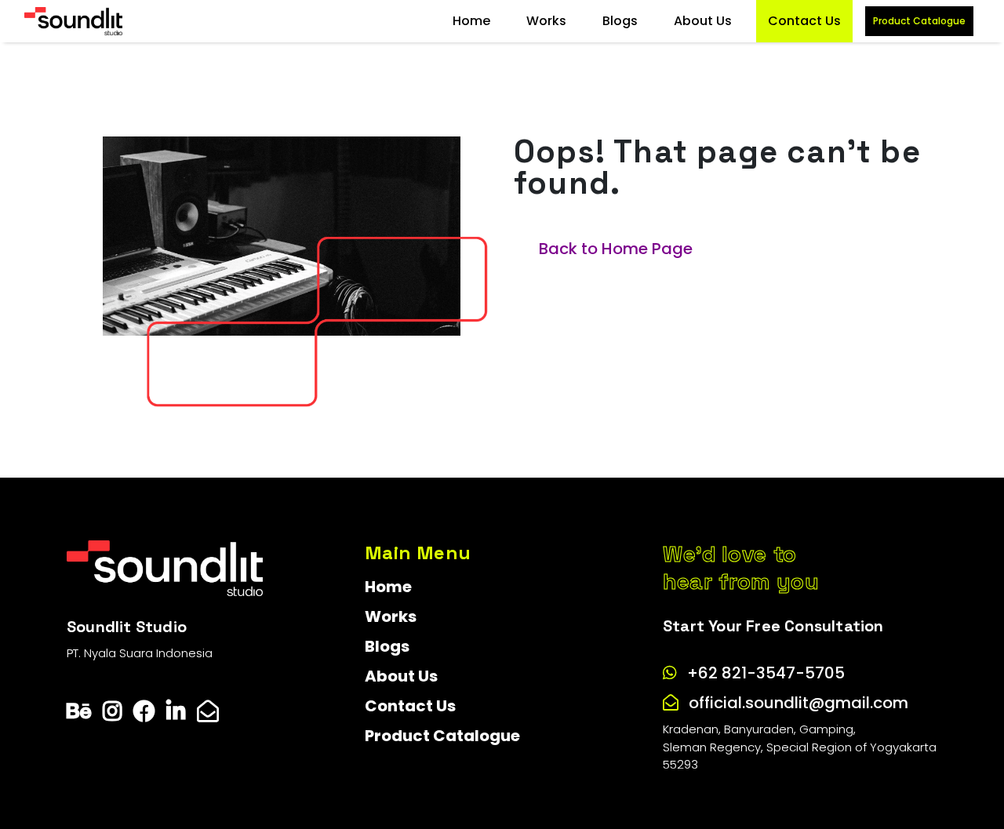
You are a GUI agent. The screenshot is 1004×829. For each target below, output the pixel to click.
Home (471, 21)
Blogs (620, 21)
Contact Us (804, 21)
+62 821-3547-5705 (766, 673)
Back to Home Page (616, 249)
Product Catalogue (919, 20)
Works (546, 21)
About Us (703, 21)
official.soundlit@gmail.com (798, 703)
